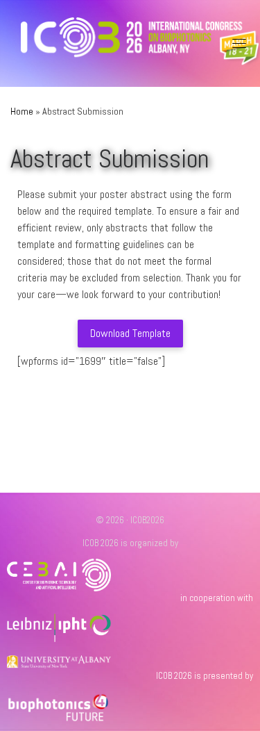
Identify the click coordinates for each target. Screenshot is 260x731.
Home (21, 111)
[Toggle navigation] (239, 43)
